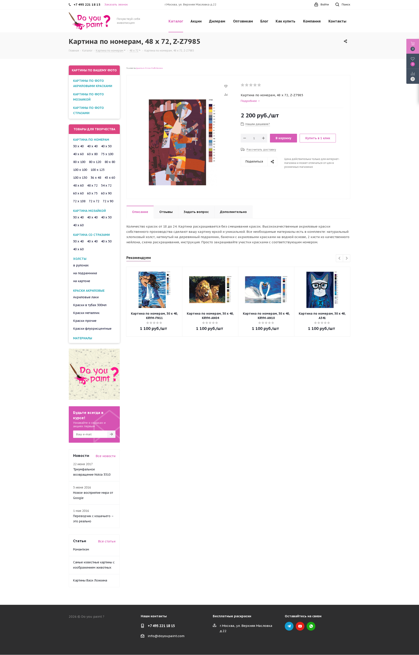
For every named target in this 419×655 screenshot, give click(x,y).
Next (346, 258)
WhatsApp (311, 626)
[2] (247, 85)
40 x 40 (92, 146)
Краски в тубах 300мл (89, 305)
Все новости (105, 456)
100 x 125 (98, 170)
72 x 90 (108, 201)
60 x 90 (106, 193)
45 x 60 (110, 178)
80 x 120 (95, 162)
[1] (243, 85)
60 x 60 (78, 193)
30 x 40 (78, 146)
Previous (339, 258)
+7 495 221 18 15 (161, 626)
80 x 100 (79, 162)
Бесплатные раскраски (232, 616)
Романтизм (81, 549)
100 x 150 (80, 178)
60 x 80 (92, 154)
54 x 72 (106, 185)
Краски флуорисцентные (92, 329)
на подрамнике (85, 273)
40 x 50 (106, 146)
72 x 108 (79, 201)
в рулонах (81, 265)
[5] (259, 85)
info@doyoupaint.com (166, 636)
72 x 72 (94, 201)
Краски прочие (84, 321)
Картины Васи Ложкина (90, 580)
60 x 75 (92, 193)
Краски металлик (86, 313)
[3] (251, 85)
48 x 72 (92, 185)
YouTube (300, 626)
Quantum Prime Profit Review (149, 68)
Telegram (289, 626)
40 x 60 (78, 154)
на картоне (81, 281)
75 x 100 (107, 154)
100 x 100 (80, 170)
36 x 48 (96, 178)
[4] (255, 85)
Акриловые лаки (86, 297)
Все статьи (106, 541)
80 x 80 (110, 162)
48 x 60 (78, 185)
